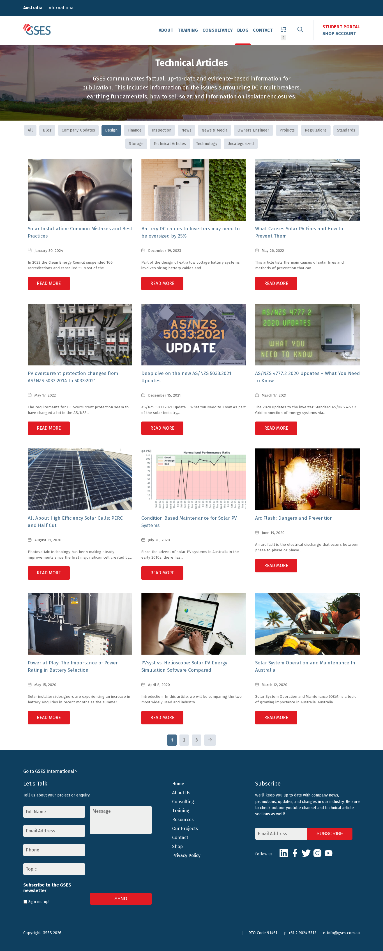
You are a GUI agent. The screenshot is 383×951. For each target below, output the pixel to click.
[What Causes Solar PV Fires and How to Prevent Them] (307, 190)
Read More (49, 283)
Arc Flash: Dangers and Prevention (294, 518)
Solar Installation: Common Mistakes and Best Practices (80, 232)
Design (111, 130)
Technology (206, 143)
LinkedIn (283, 853)
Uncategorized (240, 143)
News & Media (215, 130)
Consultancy (217, 30)
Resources (183, 819)
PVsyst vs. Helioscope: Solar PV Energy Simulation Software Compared (184, 666)
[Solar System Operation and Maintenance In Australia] (307, 624)
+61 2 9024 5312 (302, 933)
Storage (136, 143)
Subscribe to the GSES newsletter (47, 888)
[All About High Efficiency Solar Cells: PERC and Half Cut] (80, 479)
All (30, 130)
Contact (263, 30)
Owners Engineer (253, 130)
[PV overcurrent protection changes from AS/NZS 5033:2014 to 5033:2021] (80, 334)
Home (178, 783)
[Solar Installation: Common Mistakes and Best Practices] (80, 190)
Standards (346, 130)
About (166, 30)
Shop (177, 846)
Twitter (306, 853)
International (61, 7)
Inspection (161, 130)
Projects (287, 130)
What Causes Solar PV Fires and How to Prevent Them (299, 232)
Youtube (328, 853)
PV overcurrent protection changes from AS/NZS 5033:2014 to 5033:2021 (73, 377)
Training (188, 30)
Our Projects (185, 828)
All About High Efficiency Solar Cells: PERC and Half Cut (75, 521)
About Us (181, 792)
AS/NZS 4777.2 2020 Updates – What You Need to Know (307, 377)
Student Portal (341, 26)
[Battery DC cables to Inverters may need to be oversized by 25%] (193, 190)
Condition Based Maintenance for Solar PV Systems (189, 521)
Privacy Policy (186, 855)
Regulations (316, 130)
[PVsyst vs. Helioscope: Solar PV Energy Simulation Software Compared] (193, 624)
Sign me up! (38, 901)
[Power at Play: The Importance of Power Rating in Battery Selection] (80, 624)
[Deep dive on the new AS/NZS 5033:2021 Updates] (193, 334)
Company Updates (78, 130)
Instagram (317, 853)
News (186, 130)
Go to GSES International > (50, 771)
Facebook (294, 853)
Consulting (183, 801)
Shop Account (339, 33)
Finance (134, 130)
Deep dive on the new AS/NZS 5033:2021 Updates (186, 377)
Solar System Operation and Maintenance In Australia (305, 666)
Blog (242, 30)
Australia (33, 7)
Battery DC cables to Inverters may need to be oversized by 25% (190, 232)
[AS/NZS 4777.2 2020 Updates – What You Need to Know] (307, 334)
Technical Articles (170, 143)
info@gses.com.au (343, 933)
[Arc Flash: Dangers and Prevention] (307, 479)
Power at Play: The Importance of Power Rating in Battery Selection (73, 666)
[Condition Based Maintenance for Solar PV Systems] (193, 479)
